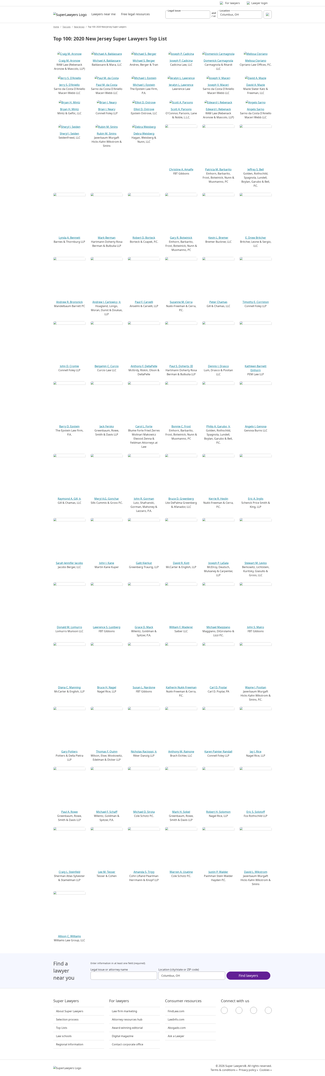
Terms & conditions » (224, 1070)
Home (56, 26)
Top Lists (66, 26)
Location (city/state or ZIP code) (178, 969)
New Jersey (79, 26)
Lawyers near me (103, 14)
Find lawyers (248, 975)
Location (225, 10)
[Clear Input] (206, 15)
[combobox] (187, 14)
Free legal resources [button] (135, 14)
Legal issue (174, 10)
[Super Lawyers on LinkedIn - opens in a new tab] (268, 1010)
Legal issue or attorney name (109, 969)
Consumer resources (183, 1000)
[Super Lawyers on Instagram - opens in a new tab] (239, 1010)
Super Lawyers (66, 1000)
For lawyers (119, 1000)
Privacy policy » (248, 1070)
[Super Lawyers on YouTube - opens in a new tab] (253, 1010)
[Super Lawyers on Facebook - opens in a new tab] (224, 1010)
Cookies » (265, 1070)
